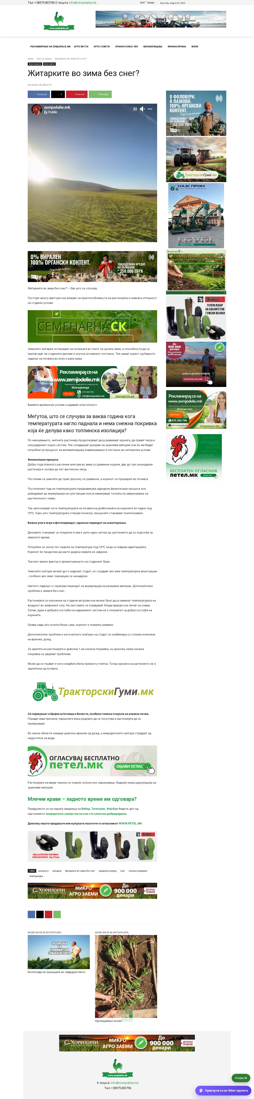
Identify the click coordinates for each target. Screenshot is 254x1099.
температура (36, 876)
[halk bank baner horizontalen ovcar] (92, 266)
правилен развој (108, 870)
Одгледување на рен (108, 1021)
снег (122, 870)
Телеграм (98, 808)
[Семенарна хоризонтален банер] (92, 326)
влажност (43, 870)
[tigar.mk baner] (92, 846)
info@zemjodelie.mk (83, 3)
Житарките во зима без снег (80, 870)
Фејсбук (113, 808)
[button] (221, 46)
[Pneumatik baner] (92, 692)
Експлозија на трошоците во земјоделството (57, 972)
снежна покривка (138, 870)
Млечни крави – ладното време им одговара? (82, 799)
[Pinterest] (48, 914)
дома (30, 58)
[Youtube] (214, 3)
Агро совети (49, 64)
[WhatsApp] (57, 914)
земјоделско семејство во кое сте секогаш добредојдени (86, 813)
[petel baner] (92, 760)
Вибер (85, 808)
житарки (56, 870)
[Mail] (210, 3)
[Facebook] (205, 3)
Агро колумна (44, 58)
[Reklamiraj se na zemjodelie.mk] (92, 382)
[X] (40, 914)
